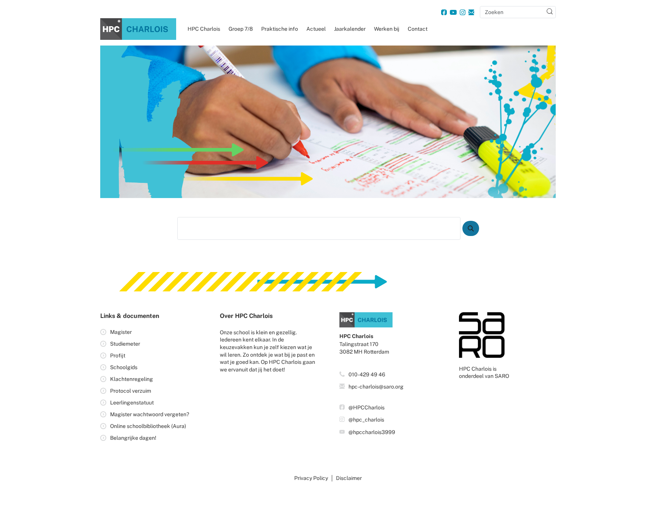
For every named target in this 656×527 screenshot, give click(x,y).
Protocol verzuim (130, 391)
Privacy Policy (311, 478)
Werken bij (386, 29)
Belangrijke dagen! (133, 438)
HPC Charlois (204, 29)
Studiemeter (125, 344)
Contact (417, 29)
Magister (121, 332)
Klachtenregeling (131, 379)
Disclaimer (349, 478)
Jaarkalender (350, 29)
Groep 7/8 (241, 29)
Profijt (117, 355)
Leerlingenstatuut (132, 403)
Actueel (316, 29)
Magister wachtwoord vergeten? (149, 414)
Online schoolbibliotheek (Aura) (148, 426)
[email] (471, 12)
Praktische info (279, 29)
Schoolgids (123, 367)
